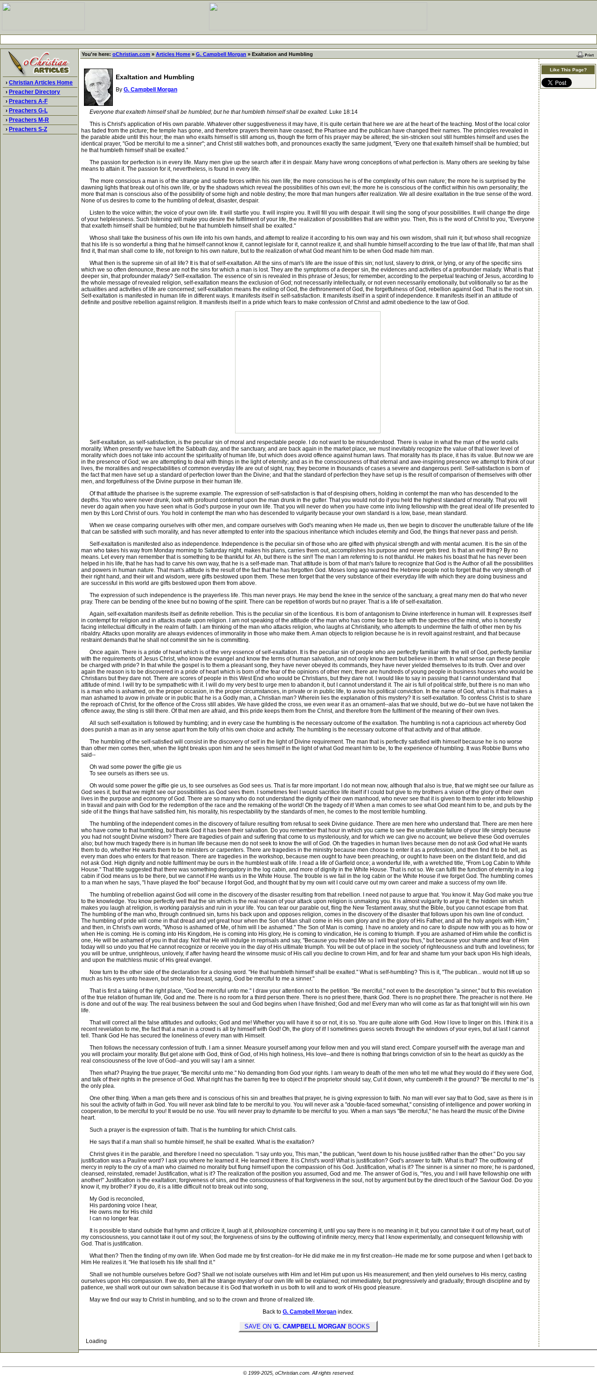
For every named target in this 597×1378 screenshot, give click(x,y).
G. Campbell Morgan (221, 54)
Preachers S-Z (28, 129)
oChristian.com (131, 54)
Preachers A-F (28, 101)
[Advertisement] (298, 39)
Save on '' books (308, 1326)
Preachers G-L (28, 110)
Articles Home (173, 54)
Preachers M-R (29, 120)
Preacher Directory (34, 92)
